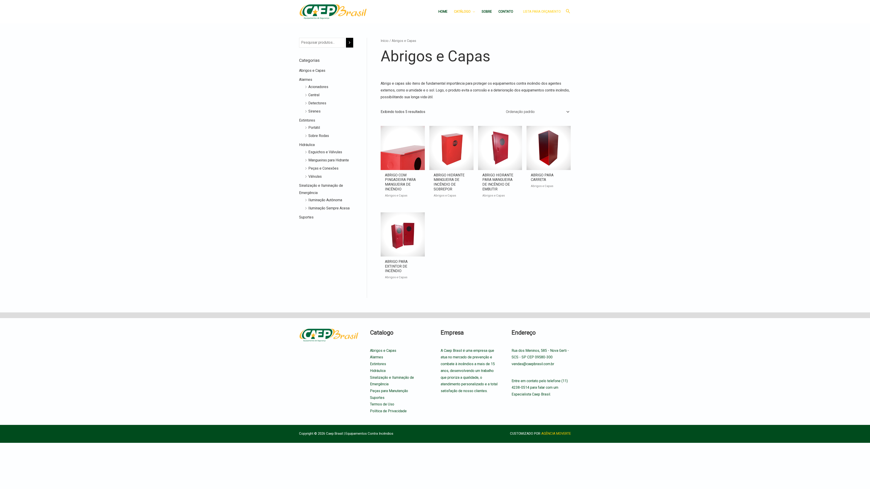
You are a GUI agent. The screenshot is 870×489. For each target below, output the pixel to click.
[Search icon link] (568, 11)
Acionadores (318, 87)
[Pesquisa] (349, 43)
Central (313, 95)
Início (385, 41)
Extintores (307, 120)
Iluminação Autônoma (325, 200)
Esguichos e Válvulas (325, 152)
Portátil (314, 127)
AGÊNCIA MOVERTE (556, 433)
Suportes (306, 217)
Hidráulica (307, 145)
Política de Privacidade (388, 411)
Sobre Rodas (318, 136)
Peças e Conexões (323, 168)
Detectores (317, 103)
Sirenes (314, 111)
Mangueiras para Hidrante (328, 160)
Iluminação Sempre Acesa (329, 208)
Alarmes (305, 79)
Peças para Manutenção (389, 391)
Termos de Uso (382, 404)
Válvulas (315, 176)
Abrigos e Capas (312, 70)
